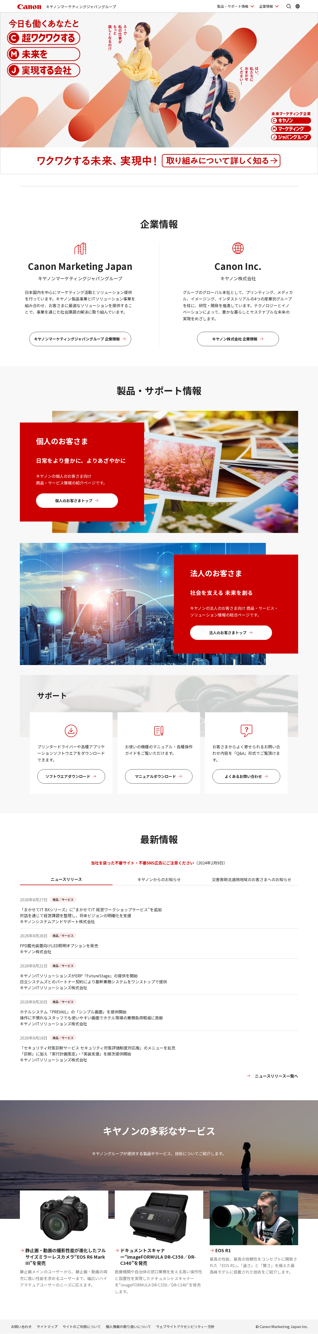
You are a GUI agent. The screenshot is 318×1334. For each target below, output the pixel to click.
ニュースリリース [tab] (66, 879)
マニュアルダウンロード (155, 776)
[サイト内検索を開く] (289, 6)
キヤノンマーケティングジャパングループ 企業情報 (77, 338)
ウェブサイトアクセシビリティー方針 (185, 1326)
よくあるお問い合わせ (243, 776)
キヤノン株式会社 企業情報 (234, 338)
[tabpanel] (159, 998)
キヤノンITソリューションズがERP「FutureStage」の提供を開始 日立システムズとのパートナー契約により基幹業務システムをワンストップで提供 (93, 979)
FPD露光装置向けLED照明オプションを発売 (59, 946)
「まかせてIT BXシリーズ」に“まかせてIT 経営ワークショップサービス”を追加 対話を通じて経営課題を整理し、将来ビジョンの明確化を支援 (91, 912)
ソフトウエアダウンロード (67, 776)
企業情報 (266, 6)
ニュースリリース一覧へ (276, 1076)
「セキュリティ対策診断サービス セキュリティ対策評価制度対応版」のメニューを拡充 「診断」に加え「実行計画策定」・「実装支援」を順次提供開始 (97, 1051)
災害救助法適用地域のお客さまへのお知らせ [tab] (251, 879)
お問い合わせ (21, 1326)
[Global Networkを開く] (298, 6)
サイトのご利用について (82, 1326)
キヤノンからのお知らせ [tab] (159, 879)
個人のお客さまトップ (73, 500)
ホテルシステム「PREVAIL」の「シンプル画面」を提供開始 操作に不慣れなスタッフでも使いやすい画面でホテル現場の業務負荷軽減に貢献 (91, 1015)
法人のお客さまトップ (227, 632)
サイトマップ (47, 1326)
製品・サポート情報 (232, 6)
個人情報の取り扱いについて (128, 1326)
